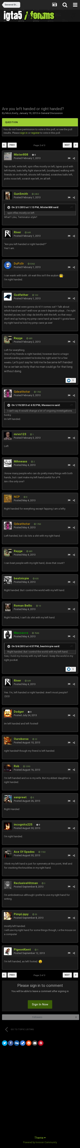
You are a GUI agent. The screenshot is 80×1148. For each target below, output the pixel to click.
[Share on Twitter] (4, 1043)
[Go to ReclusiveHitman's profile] (8, 885)
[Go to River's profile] (8, 234)
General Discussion (52, 113)
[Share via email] (34, 1043)
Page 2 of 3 (40, 145)
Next (67, 145)
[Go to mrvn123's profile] (8, 436)
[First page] (4, 145)
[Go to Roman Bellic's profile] (8, 607)
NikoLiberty (11, 113)
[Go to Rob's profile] (8, 768)
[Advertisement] (40, 64)
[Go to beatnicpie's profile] (8, 580)
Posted (27, 158)
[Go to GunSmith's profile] (8, 195)
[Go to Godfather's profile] (8, 296)
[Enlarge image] (40, 961)
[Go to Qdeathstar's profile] (8, 393)
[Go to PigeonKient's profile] (8, 951)
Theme (39, 1137)
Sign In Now (40, 1004)
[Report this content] (69, 158)
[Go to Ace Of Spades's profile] (8, 853)
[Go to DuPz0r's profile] (8, 265)
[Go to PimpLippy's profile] (8, 916)
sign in (24, 132)
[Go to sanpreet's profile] (8, 799)
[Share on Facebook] (10, 1043)
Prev (12, 145)
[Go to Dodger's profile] (8, 713)
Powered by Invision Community (40, 1142)
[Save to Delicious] (22, 1043)
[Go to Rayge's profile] (8, 340)
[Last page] (75, 145)
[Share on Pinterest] (40, 1043)
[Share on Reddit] (28, 1043)
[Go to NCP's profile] (8, 498)
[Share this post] (74, 158)
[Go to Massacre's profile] (8, 634)
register (35, 132)
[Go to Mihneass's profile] (8, 463)
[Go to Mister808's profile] (8, 156)
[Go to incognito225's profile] (8, 826)
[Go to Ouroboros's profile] (8, 741)
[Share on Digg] (16, 1043)
